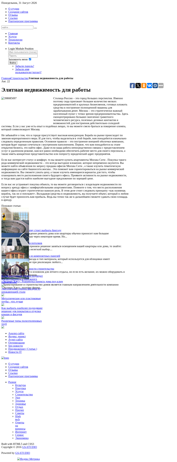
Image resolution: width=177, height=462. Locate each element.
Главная (6, 78)
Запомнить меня (17, 59)
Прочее (19, 410)
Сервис (19, 434)
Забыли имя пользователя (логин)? (28, 71)
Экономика (22, 438)
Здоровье (20, 403)
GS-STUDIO (29, 447)
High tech (18, 418)
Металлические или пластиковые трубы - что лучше (21, 300)
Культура (20, 385)
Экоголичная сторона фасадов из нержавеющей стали (20, 290)
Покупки (20, 388)
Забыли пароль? (24, 66)
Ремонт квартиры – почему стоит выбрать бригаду (31, 230)
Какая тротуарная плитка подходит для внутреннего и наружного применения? (22, 279)
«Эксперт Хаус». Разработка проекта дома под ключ (32, 281)
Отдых (19, 406)
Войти (13, 63)
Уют (17, 397)
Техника (20, 400)
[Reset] (35, 28)
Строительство (19, 78)
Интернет (21, 431)
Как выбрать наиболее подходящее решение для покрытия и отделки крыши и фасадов (22, 311)
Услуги (19, 391)
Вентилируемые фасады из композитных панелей (30, 255)
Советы (19, 413)
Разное (12, 382)
